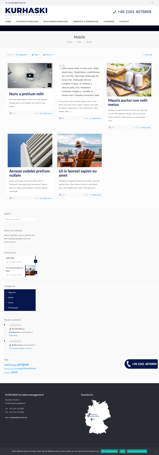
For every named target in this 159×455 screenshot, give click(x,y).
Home (69, 42)
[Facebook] (149, 3)
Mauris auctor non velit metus (128, 102)
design (14, 365)
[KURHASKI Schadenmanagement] (26, 12)
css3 (7, 364)
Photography (13, 308)
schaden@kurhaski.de (16, 3)
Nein (122, 451)
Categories (22, 55)
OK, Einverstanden (109, 451)
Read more (47, 113)
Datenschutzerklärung (137, 451)
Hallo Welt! (13, 336)
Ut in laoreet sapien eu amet (78, 173)
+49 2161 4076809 (144, 364)
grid (12, 368)
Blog (79, 42)
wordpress (7, 372)
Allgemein (12, 292)
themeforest (30, 368)
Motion (11, 303)
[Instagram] (152, 3)
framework (7, 368)
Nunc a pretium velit (26, 93)
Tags (36, 55)
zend (14, 372)
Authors (48, 55)
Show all (148, 55)
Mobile (10, 297)
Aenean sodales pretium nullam (29, 173)
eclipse (23, 364)
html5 (15, 368)
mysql (20, 368)
